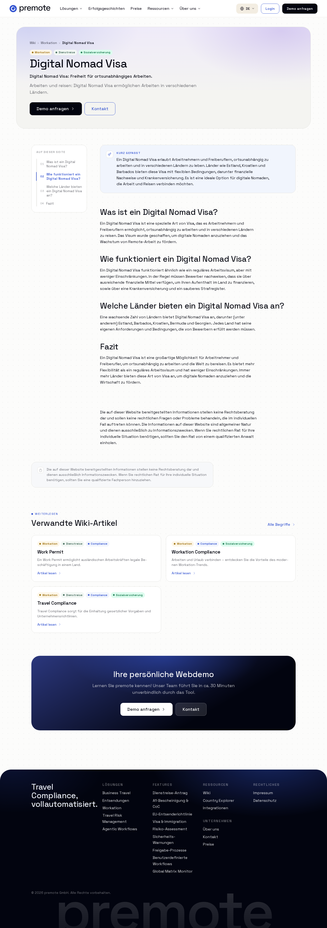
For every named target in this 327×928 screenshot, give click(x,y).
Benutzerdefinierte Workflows (170, 860)
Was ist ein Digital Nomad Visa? (57, 164)
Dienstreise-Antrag (170, 792)
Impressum (263, 792)
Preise (136, 8)
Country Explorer (218, 800)
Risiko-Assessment (170, 828)
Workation (49, 43)
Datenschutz (264, 800)
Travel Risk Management (114, 818)
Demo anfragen (300, 8)
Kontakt (100, 108)
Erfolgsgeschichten (106, 8)
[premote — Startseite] (30, 8)
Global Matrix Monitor (172, 871)
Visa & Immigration (169, 821)
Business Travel (116, 792)
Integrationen (215, 807)
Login (270, 8)
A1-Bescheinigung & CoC (170, 803)
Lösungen (69, 8)
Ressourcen (158, 8)
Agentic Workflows (119, 828)
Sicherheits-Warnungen (164, 839)
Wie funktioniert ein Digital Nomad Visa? (60, 176)
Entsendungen (115, 800)
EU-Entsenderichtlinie (172, 814)
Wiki (33, 43)
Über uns (188, 8)
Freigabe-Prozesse (169, 850)
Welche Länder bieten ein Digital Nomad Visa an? (61, 191)
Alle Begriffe (279, 524)
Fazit (47, 203)
